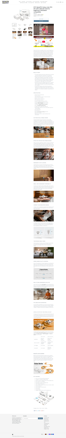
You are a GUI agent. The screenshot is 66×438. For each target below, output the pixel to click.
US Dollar (45, 425)
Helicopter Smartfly (16, 436)
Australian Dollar (46, 417)
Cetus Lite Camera (40, 102)
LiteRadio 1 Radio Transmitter (43, 104)
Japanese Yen (46, 424)
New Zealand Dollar (47, 426)
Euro (44, 422)
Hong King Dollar (46, 423)
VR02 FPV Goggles (40, 103)
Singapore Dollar (46, 428)
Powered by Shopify (21, 436)
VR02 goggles (44, 284)
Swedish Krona (46, 427)
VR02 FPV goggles (45, 333)
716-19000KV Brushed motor (41, 105)
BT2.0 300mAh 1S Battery (41, 111)
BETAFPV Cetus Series (39, 353)
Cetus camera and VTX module (41, 332)
